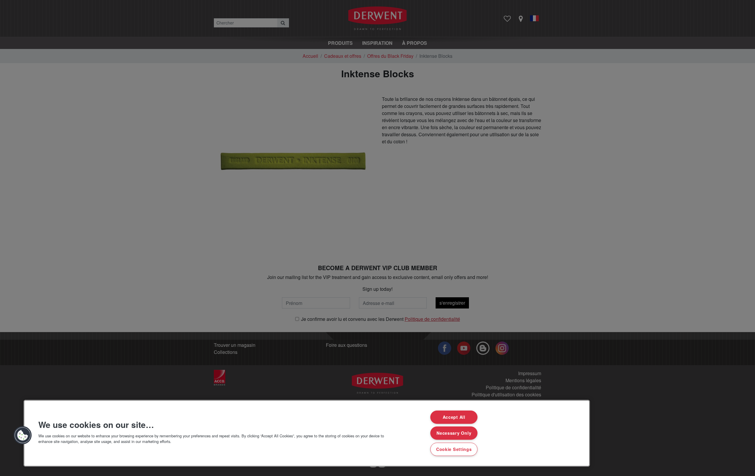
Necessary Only (453, 433)
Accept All (454, 417)
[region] (307, 433)
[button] (22, 435)
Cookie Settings (454, 449)
